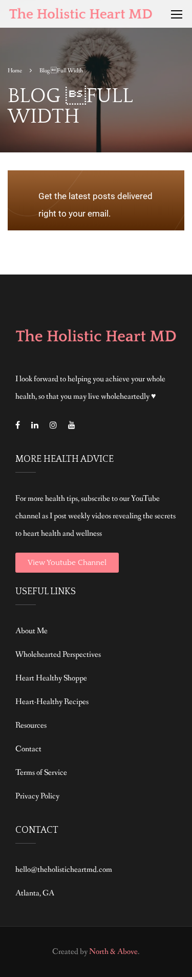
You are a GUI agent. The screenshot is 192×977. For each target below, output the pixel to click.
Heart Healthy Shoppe (51, 678)
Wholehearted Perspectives (58, 654)
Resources (31, 725)
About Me (31, 631)
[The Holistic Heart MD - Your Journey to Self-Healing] (81, 16)
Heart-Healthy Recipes (52, 701)
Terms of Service (41, 772)
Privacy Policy (37, 796)
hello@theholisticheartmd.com (63, 869)
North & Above (113, 951)
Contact (28, 749)
